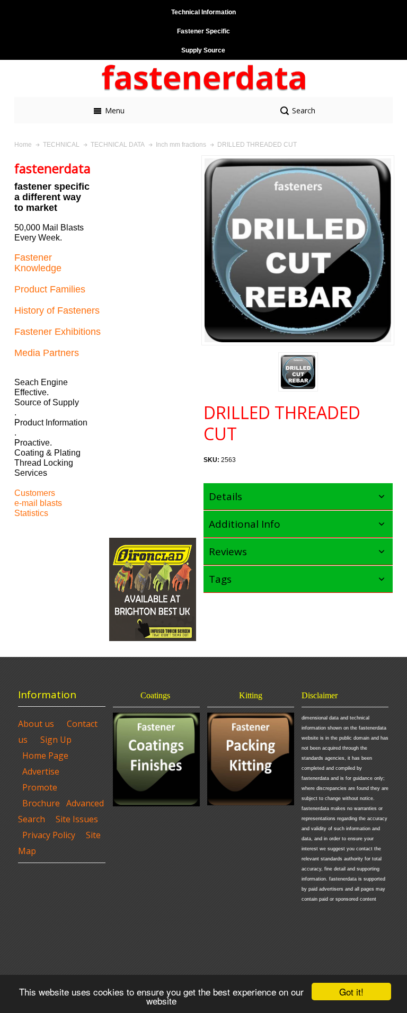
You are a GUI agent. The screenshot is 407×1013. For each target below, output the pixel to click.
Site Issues (77, 819)
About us (36, 724)
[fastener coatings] (156, 759)
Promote (39, 787)
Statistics (31, 513)
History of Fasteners (57, 310)
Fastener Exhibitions (57, 331)
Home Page (45, 755)
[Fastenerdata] (203, 78)
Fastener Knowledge (37, 262)
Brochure (41, 803)
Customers (34, 492)
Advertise (40, 771)
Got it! (351, 991)
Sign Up (56, 739)
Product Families (49, 289)
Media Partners (46, 353)
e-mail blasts (38, 503)
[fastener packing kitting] (250, 759)
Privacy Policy (48, 835)
